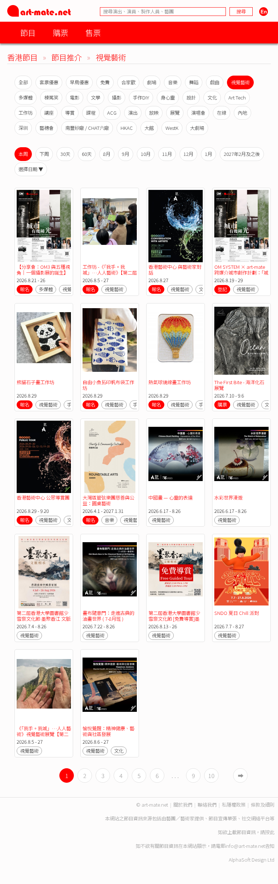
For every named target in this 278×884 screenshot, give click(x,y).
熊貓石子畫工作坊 (35, 382)
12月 (188, 153)
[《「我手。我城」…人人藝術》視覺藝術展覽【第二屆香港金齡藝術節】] (44, 687)
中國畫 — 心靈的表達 (170, 497)
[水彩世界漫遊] (241, 457)
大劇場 (197, 127)
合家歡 (128, 82)
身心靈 (168, 97)
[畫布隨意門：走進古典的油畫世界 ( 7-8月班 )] (110, 572)
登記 (222, 289)
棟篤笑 (51, 97)
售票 (93, 32)
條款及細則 (262, 804)
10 (211, 775)
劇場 (151, 82)
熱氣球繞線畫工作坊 (169, 382)
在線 (221, 112)
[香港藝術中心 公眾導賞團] (44, 457)
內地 (242, 112)
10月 (146, 153)
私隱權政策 (233, 804)
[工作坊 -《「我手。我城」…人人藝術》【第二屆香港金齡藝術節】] (110, 226)
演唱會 (198, 112)
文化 (212, 97)
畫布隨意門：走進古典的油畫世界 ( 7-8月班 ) (108, 615)
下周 (44, 153)
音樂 (172, 82)
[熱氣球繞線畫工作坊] (175, 341)
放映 (154, 112)
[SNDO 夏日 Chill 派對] (241, 572)
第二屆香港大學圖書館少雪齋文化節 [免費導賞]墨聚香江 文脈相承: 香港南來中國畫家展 (174, 621)
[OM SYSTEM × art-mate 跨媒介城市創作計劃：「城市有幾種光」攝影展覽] (241, 226)
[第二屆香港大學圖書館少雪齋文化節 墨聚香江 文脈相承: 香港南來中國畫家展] (44, 572)
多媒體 (25, 97)
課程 (91, 112)
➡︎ (241, 775)
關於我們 (182, 804)
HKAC (127, 127)
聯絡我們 (207, 804)
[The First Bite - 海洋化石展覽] (241, 341)
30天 (65, 153)
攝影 (116, 97)
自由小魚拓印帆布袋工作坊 (108, 385)
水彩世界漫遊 (228, 497)
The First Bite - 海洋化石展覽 (239, 385)
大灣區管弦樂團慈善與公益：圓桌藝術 (108, 500)
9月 (125, 153)
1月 (208, 153)
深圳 (23, 127)
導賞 (70, 112)
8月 (106, 153)
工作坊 (25, 112)
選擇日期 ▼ (30, 169)
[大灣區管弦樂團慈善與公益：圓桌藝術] (110, 457)
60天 (87, 153)
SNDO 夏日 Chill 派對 (236, 612)
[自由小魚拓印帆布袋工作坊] (110, 341)
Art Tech (237, 97)
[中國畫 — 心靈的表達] (175, 457)
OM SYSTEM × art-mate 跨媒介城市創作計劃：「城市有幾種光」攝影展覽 (241, 272)
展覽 (175, 112)
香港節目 (22, 57)
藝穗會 (46, 127)
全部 (23, 82)
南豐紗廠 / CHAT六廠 (87, 127)
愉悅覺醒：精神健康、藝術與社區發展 (108, 731)
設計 (191, 97)
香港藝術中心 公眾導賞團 (43, 497)
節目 (27, 32)
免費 (105, 82)
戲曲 (214, 82)
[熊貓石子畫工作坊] (44, 341)
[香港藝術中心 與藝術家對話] (175, 226)
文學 (95, 97)
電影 (74, 97)
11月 (167, 153)
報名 (24, 289)
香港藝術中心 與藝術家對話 (174, 269)
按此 (269, 832)
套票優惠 (48, 82)
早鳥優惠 (79, 82)
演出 (133, 112)
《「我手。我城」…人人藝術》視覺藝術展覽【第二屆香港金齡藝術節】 (44, 734)
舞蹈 (193, 82)
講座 (49, 112)
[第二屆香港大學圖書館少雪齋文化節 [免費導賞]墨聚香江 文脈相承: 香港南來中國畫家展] (175, 572)
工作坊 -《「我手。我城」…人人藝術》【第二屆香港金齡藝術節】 (110, 272)
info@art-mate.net (245, 845)
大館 (149, 127)
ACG (112, 112)
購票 (60, 32)
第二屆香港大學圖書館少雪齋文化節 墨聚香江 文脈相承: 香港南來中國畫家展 (44, 618)
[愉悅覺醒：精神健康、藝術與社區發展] (110, 687)
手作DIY (141, 97)
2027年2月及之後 (242, 153)
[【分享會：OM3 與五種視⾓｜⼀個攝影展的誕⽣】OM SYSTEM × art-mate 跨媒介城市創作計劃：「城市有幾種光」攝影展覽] (44, 226)
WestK (171, 127)
